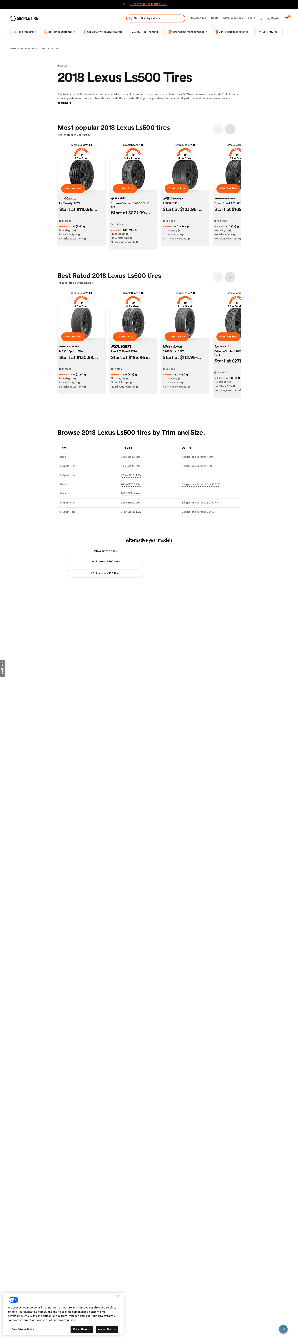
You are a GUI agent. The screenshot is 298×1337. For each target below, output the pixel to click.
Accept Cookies (107, 1329)
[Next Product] (230, 129)
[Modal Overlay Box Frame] (149, 5)
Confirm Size (73, 188)
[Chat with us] (283, 1329)
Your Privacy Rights (23, 1329)
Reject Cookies (81, 1329)
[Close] (118, 1296)
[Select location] (261, 18)
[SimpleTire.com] (24, 18)
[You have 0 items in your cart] (285, 18)
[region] (63, 1314)
